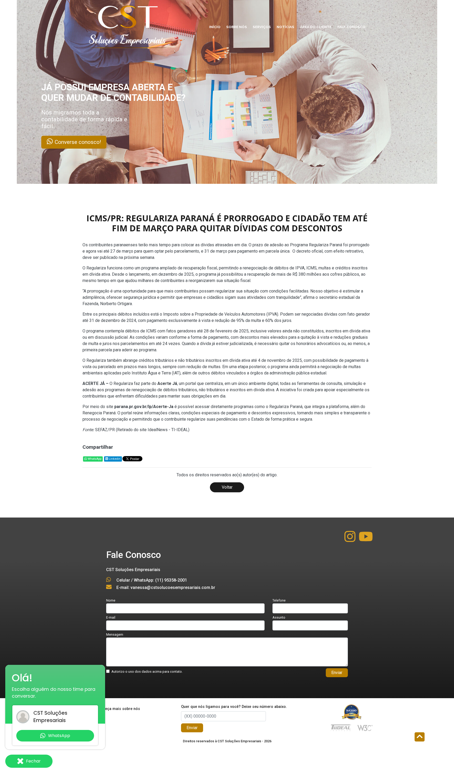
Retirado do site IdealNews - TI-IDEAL (152, 429)
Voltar (227, 487)
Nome (110, 600)
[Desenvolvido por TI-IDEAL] (341, 727)
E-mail (110, 617)
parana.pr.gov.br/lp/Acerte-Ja (143, 406)
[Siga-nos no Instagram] (350, 539)
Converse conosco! (104, 142)
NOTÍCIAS (285, 27)
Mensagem (114, 634)
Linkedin (114, 459)
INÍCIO (214, 27)
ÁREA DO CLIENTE (316, 27)
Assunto (278, 617)
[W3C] (365, 727)
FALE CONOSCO (351, 27)
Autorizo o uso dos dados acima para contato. (147, 671)
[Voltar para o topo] (419, 737)
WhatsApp (94, 459)
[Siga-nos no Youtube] (366, 539)
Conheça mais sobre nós (118, 709)
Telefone (279, 600)
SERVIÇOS (262, 27)
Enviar (336, 672)
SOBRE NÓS (236, 27)
